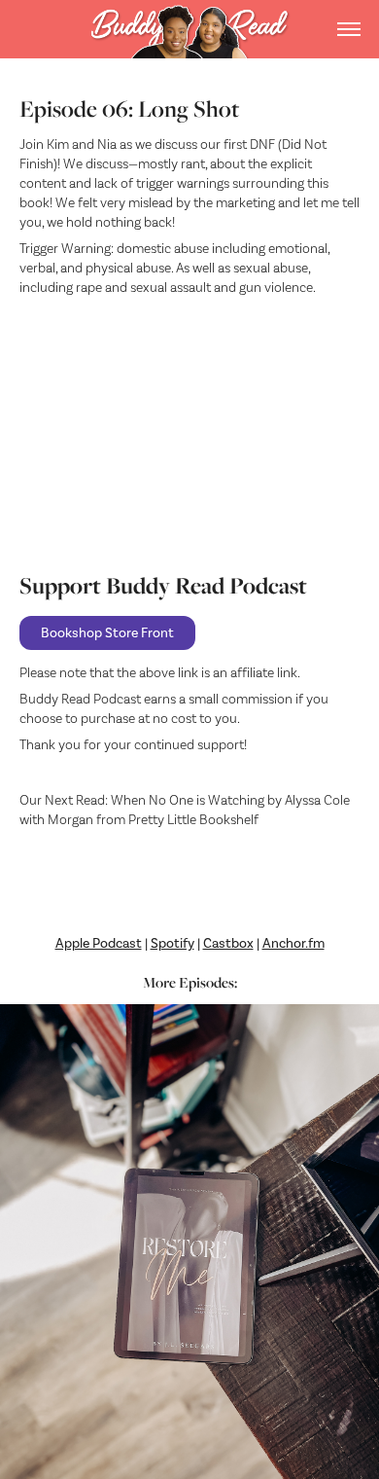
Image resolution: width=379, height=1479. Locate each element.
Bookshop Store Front (107, 633)
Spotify (172, 943)
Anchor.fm (293, 943)
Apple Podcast (98, 943)
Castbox (228, 943)
